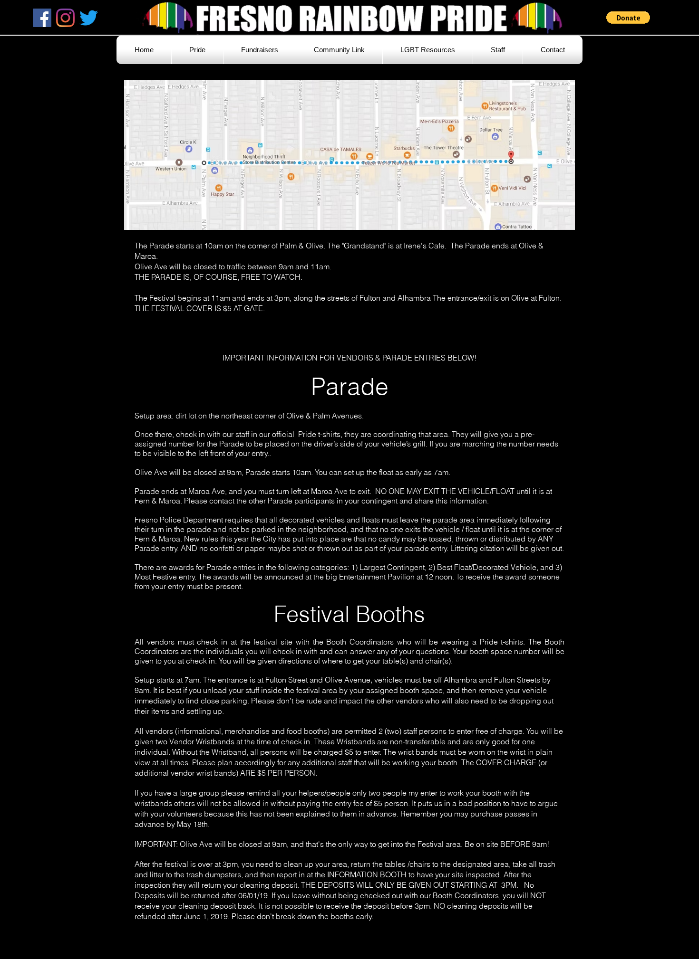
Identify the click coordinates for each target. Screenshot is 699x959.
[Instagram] (65, 18)
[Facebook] (42, 18)
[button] (628, 17)
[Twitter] (88, 18)
